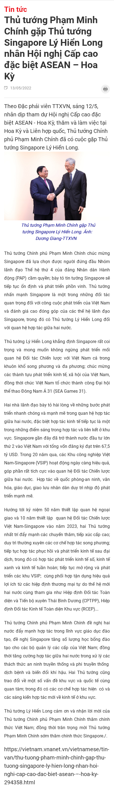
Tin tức (15, 9)
